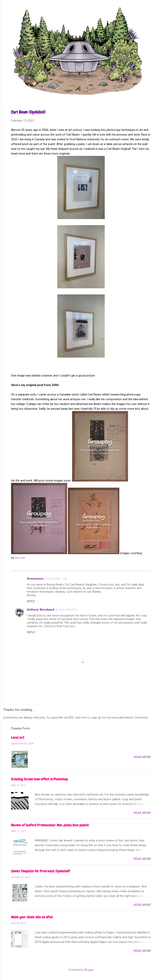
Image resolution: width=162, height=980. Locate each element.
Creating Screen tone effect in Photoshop (39, 779)
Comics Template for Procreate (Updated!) (40, 871)
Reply (31, 601)
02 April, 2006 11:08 (56, 578)
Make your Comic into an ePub (32, 917)
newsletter (141, 717)
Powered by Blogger (81, 970)
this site (20, 558)
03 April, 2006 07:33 (66, 609)
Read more (142, 757)
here (84, 717)
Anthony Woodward (40, 609)
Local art (17, 737)
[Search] (156, 11)
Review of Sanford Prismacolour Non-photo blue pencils (50, 825)
